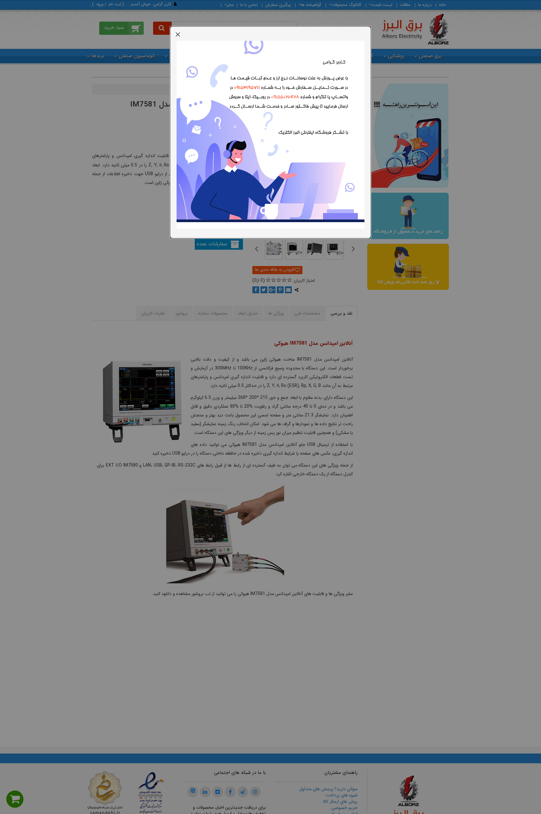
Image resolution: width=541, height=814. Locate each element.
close (178, 34)
